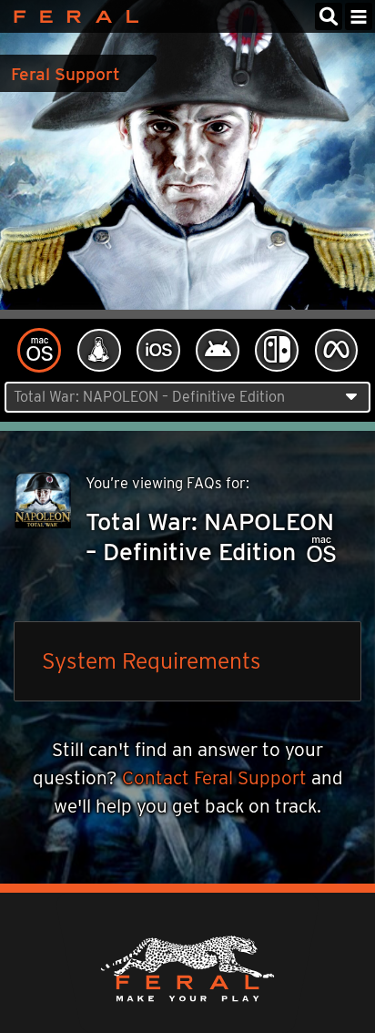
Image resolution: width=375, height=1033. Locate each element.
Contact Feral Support (214, 777)
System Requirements (151, 660)
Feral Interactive (71, 16)
